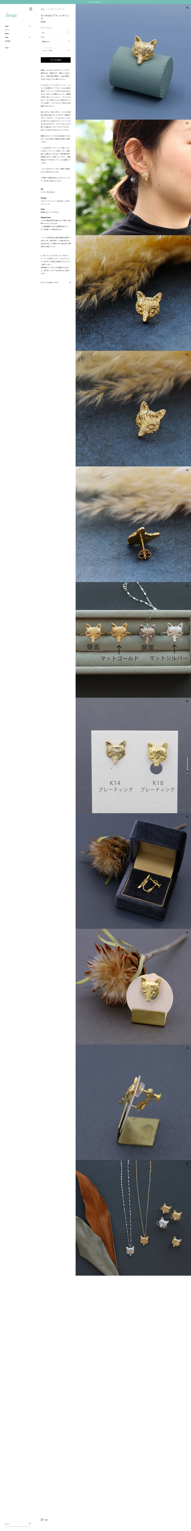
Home (42, 9)
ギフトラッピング (46, 28)
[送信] (30, 1524)
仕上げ (43, 37)
